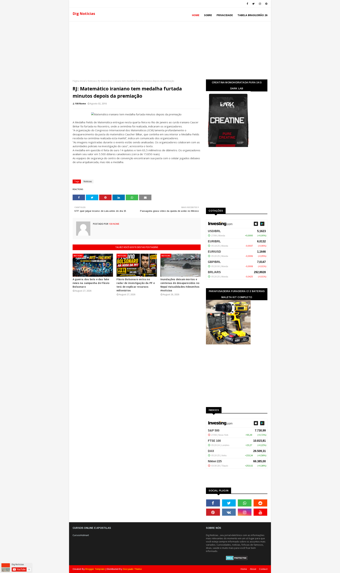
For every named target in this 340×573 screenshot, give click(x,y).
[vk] (229, 512)
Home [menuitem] (195, 15)
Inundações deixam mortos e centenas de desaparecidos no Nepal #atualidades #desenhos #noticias (180, 285)
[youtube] (260, 512)
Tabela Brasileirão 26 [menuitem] (252, 15)
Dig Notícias (84, 13)
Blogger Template (95, 569)
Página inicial (79, 80)
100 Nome (80, 103)
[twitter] (253, 3)
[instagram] (260, 3)
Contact (263, 569)
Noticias (92, 80)
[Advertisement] (170, 49)
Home (244, 569)
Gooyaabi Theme (132, 569)
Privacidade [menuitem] (225, 15)
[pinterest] (265, 3)
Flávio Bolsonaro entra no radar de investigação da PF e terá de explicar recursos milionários (136, 285)
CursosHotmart (81, 535)
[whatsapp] (245, 503)
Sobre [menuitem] (208, 15)
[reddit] (260, 503)
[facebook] (247, 3)
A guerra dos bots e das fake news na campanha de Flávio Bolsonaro (91, 283)
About (253, 569)
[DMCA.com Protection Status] (236, 559)
